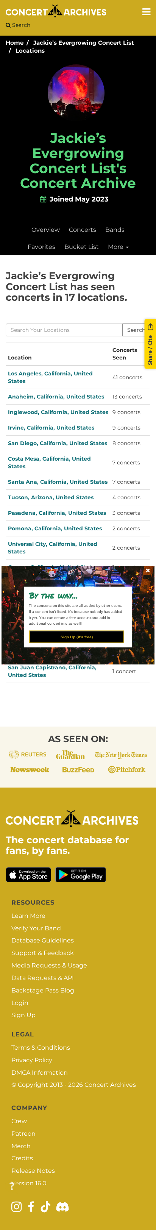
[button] (75, 595)
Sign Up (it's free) (77, 637)
